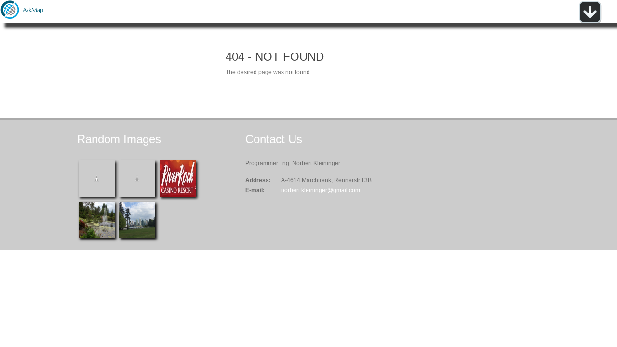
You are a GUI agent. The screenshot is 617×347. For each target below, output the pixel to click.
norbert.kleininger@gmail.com (320, 190)
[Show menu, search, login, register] (590, 21)
